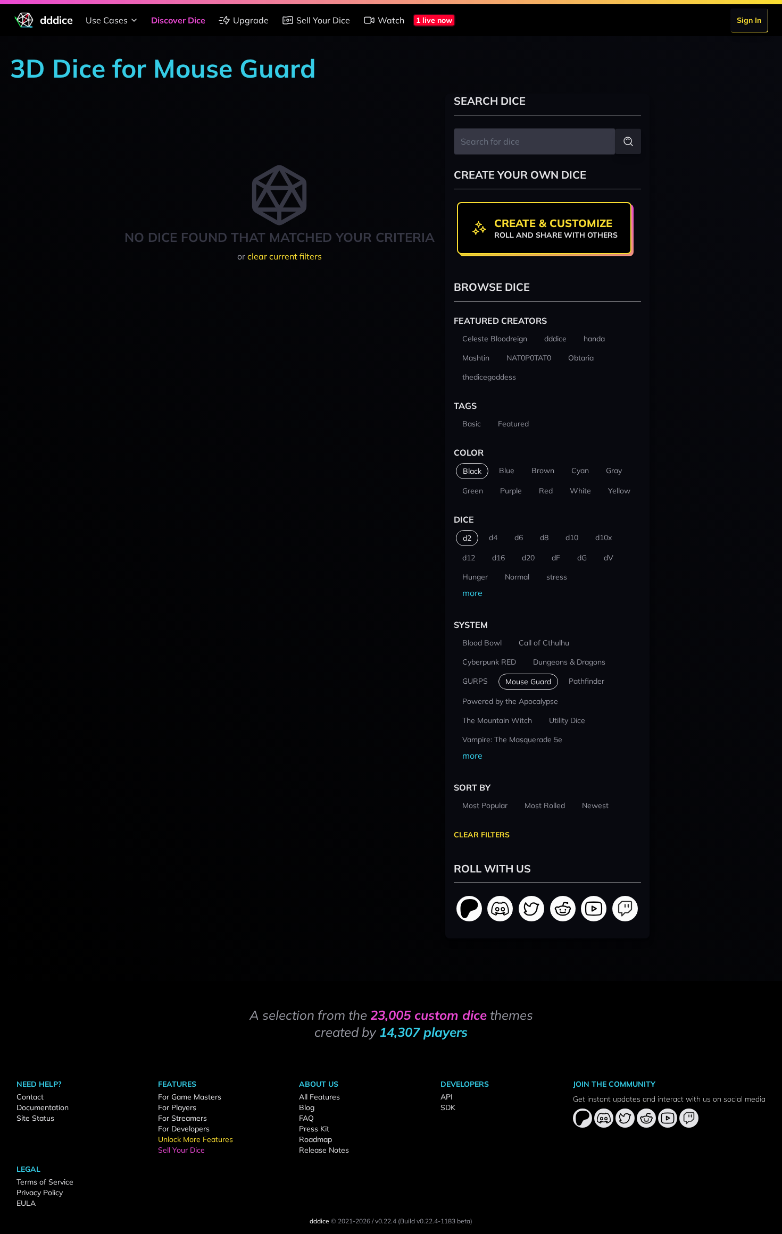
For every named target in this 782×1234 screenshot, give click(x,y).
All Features (319, 1097)
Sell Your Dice (323, 20)
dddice (319, 1221)
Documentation (42, 1107)
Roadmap (315, 1139)
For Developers (184, 1129)
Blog (306, 1107)
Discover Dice (178, 20)
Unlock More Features (195, 1139)
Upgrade (251, 20)
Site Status (35, 1118)
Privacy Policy (39, 1192)
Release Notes (324, 1150)
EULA (26, 1203)
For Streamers (182, 1118)
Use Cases (107, 20)
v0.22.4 (385, 1221)
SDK (447, 1107)
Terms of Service (44, 1182)
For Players (177, 1107)
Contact (30, 1097)
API (446, 1097)
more (472, 592)
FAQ (306, 1118)
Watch (391, 20)
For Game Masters (189, 1097)
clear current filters (284, 256)
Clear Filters (482, 835)
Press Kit (314, 1129)
